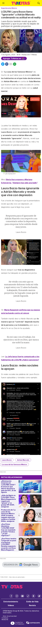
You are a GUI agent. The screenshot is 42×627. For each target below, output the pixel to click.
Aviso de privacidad (10, 616)
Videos (11, 605)
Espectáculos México (9, 8)
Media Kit (5, 619)
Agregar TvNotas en (12, 58)
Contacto (5, 618)
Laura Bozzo (7, 460)
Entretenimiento (10, 602)
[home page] (21, 3)
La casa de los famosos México (14, 464)
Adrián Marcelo (23, 460)
